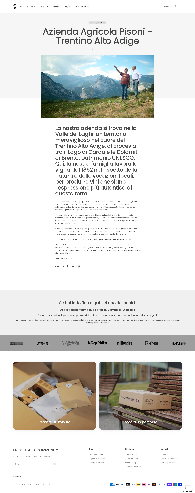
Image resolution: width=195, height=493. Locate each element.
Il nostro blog (130, 462)
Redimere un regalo (169, 458)
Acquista (45, 6)
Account (56, 6)
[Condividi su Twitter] (73, 266)
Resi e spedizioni (168, 462)
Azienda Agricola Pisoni (97, 23)
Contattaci (165, 454)
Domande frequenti (133, 466)
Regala (68, 6)
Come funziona (131, 458)
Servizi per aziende (96, 462)
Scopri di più (81, 6)
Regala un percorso (97, 458)
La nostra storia (131, 454)
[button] (189, 491)
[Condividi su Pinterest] (79, 266)
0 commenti (99, 49)
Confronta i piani (96, 454)
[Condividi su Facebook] (67, 266)
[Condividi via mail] (85, 266)
